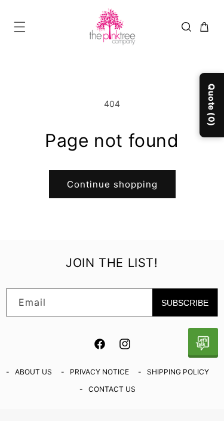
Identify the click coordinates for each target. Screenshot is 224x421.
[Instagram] (124, 344)
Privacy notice (99, 371)
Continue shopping (112, 184)
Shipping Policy (178, 371)
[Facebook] (99, 344)
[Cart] (204, 27)
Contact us (112, 389)
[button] (20, 27)
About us (33, 371)
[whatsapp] (203, 343)
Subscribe (184, 303)
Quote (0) (212, 105)
